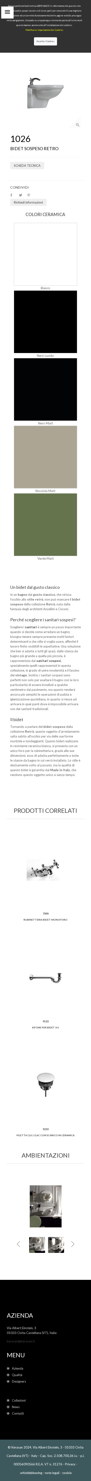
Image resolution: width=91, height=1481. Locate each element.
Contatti (18, 1413)
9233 (46, 1129)
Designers (19, 1381)
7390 (46, 913)
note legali (52, 1473)
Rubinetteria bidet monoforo (45, 919)
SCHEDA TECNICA (27, 165)
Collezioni (19, 1400)
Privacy (70, 1464)
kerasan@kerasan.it (21, 1341)
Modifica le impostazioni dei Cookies (44, 30)
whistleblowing (31, 1473)
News (16, 1407)
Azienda (17, 1368)
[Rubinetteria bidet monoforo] (45, 869)
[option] (45, 93)
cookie (67, 1473)
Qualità (18, 1375)
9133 (46, 1021)
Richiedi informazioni (28, 202)
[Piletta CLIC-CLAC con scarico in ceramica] (45, 1085)
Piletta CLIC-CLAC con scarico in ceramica (45, 1135)
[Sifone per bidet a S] (45, 977)
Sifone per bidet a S (45, 1027)
